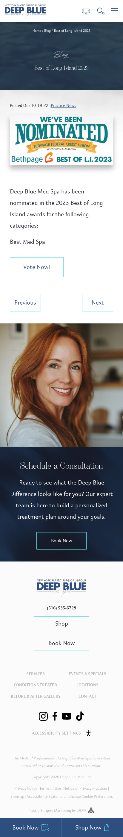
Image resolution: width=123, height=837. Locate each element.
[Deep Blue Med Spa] (61, 595)
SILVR (82, 810)
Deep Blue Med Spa (76, 758)
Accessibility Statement (46, 797)
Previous (25, 302)
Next (98, 302)
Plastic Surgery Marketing (49, 810)
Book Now (61, 540)
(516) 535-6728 (61, 608)
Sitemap (17, 797)
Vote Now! (36, 267)
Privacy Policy (25, 788)
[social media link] (43, 716)
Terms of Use (50, 788)
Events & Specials (87, 673)
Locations (87, 685)
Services (35, 673)
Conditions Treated (35, 685)
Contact (87, 696)
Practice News (63, 105)
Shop (61, 623)
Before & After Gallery (36, 696)
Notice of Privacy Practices (85, 788)
